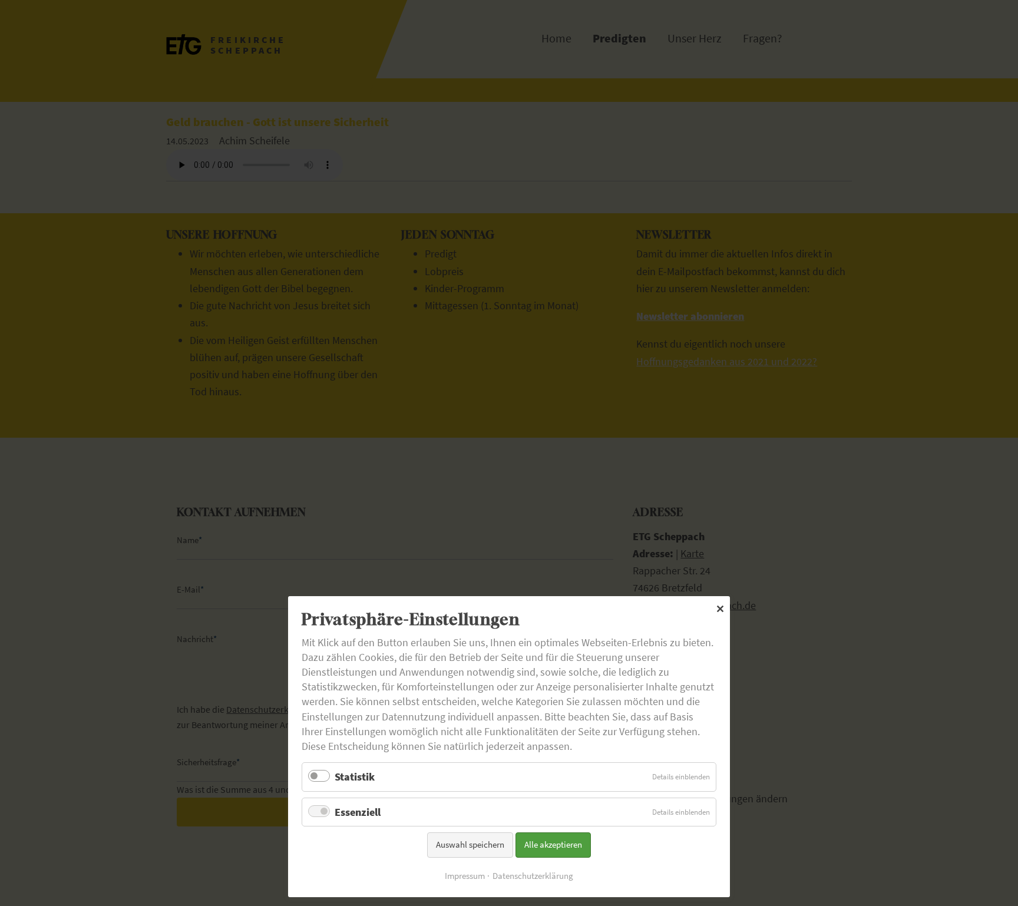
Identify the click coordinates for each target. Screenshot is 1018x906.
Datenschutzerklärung (533, 876)
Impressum (465, 876)
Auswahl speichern (470, 844)
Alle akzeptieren (553, 844)
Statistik (355, 776)
